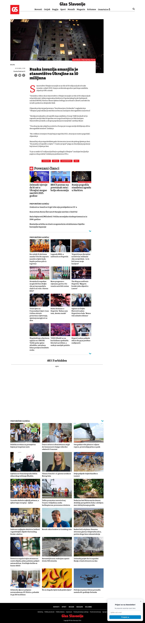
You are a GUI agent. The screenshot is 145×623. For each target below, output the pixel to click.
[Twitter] (15, 75)
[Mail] (19, 75)
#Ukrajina (46, 161)
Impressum (69, 612)
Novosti (38, 9)
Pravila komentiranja (95, 612)
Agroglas (104, 612)
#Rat (76, 161)
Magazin (81, 9)
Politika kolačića (60, 612)
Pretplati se (125, 617)
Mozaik (71, 9)
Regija (55, 9)
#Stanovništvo (66, 161)
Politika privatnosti (49, 612)
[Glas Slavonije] (14, 13)
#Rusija (55, 161)
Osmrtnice (103, 9)
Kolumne (91, 9)
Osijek (47, 9)
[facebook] (23, 75)
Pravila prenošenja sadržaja (80, 612)
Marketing (40, 612)
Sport (63, 9)
